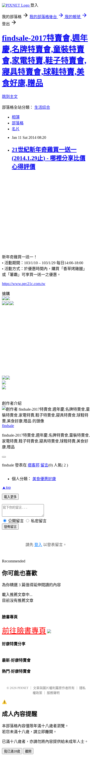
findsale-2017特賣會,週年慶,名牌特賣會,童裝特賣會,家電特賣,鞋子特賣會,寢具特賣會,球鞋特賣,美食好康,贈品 (45, 60)
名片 (16, 129)
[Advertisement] (43, 209)
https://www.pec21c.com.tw (23, 284)
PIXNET (22, 688)
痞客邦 (33, 465)
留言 (44, 465)
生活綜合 (42, 107)
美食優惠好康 (44, 479)
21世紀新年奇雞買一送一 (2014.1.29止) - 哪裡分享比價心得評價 (48, 158)
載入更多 (10, 497)
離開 (28, 751)
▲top (6, 487)
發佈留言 (10, 527)
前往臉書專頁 (24, 631)
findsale (8, 426)
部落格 (18, 123)
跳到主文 (10, 97)
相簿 (16, 117)
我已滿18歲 (12, 751)
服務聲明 (53, 693)
